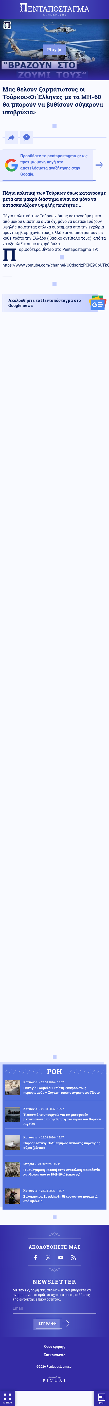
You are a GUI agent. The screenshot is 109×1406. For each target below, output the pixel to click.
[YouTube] (60, 1257)
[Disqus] (54, 852)
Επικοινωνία (54, 1355)
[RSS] (73, 1257)
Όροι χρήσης (54, 1346)
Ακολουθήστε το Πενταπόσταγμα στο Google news (44, 303)
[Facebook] (35, 1257)
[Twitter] (48, 1257)
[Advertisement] (54, 552)
